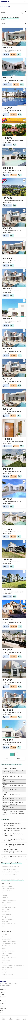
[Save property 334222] (24, 391)
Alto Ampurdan (6, 902)
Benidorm (4, 969)
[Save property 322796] (24, 631)
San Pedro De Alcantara (9, 907)
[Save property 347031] (24, 120)
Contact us (3, 1008)
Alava (3, 893)
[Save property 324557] (24, 601)
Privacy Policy (4, 1003)
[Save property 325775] (24, 541)
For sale (2, 992)
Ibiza (3, 926)
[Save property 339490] (24, 270)
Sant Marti (5, 963)
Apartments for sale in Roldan (10, 866)
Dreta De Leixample (7, 919)
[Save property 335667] (24, 300)
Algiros (4, 948)
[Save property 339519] (24, 210)
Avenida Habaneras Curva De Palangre (13, 965)
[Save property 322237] (24, 692)
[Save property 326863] (24, 511)
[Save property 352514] (24, 89)
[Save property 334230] (24, 360)
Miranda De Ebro (7, 890)
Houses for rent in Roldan (9, 874)
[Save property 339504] (24, 240)
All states (2, 997)
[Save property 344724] (24, 150)
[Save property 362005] (24, 29)
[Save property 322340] (24, 662)
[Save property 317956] (24, 722)
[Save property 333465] (24, 421)
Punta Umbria (6, 909)
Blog (1, 1010)
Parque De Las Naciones (9, 923)
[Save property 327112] (24, 481)
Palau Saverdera (6, 914)
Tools (1, 1012)
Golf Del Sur (5, 905)
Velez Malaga (6, 960)
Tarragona (5, 897)
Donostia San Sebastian (9, 900)
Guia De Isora (6, 911)
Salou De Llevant (7, 886)
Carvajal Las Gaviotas (8, 917)
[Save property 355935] (24, 59)
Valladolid (5, 921)
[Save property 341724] (24, 180)
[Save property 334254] (24, 330)
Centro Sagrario (6, 939)
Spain (1, 6)
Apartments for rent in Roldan (10, 872)
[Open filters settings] (26, 12)
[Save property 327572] (24, 451)
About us (2, 1006)
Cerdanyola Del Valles (8, 888)
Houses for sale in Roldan (9, 869)
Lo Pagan (4, 972)
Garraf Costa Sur (7, 967)
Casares (4, 895)
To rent (2, 994)
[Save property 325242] (24, 571)
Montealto (5, 934)
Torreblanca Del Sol (7, 974)
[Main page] (7, 2)
